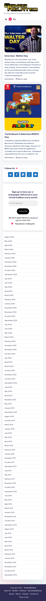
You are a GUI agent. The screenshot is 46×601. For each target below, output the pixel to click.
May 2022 (8, 391)
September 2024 (11, 320)
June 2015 (8, 537)
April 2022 (8, 396)
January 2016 (9, 512)
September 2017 (11, 466)
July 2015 (8, 533)
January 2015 (9, 558)
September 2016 (11, 492)
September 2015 (11, 525)
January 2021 (9, 408)
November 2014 (10, 567)
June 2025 (8, 283)
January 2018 (9, 454)
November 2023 (10, 350)
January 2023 (10, 370)
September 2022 (11, 383)
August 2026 (9, 237)
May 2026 (8, 241)
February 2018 (10, 450)
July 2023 (8, 358)
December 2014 (10, 562)
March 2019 (9, 425)
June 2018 (8, 433)
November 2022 (10, 375)
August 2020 (9, 416)
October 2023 (10, 354)
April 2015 (8, 546)
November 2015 (10, 517)
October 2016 (10, 487)
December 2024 (11, 308)
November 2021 (10, 400)
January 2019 (9, 429)
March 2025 (9, 295)
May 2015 (8, 542)
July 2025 (8, 279)
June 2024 (8, 329)
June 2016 (8, 496)
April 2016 (8, 504)
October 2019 (10, 421)
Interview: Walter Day (16, 55)
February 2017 (10, 479)
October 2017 (10, 462)
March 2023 (9, 366)
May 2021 (8, 404)
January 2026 (10, 258)
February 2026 (10, 254)
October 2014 (10, 571)
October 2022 (10, 379)
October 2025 (10, 270)
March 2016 (9, 508)
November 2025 (10, 266)
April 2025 (8, 291)
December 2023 (10, 345)
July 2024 (8, 325)
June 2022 (8, 387)
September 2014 (11, 575)
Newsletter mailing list (25, 224)
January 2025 (10, 304)
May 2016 (8, 500)
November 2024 (11, 312)
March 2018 (9, 446)
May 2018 (8, 437)
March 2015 (9, 550)
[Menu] (14, 19)
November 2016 (10, 483)
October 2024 (10, 316)
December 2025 (10, 262)
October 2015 (10, 521)
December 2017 (10, 458)
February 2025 (10, 300)
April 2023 (8, 362)
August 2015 (9, 529)
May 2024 (8, 333)
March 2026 (9, 249)
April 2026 (8, 245)
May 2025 (8, 287)
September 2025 (11, 274)
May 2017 (8, 475)
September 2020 (11, 412)
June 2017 (8, 471)
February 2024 (10, 341)
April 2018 (8, 441)
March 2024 (9, 337)
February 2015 (10, 554)
